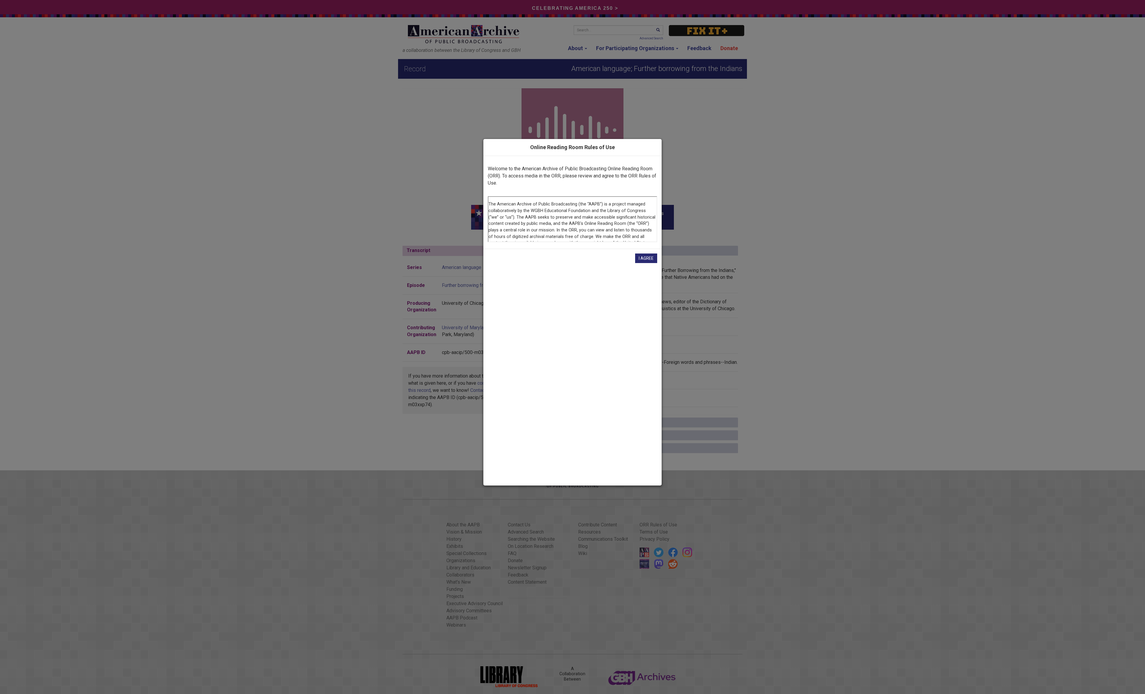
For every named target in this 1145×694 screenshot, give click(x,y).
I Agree (646, 258)
